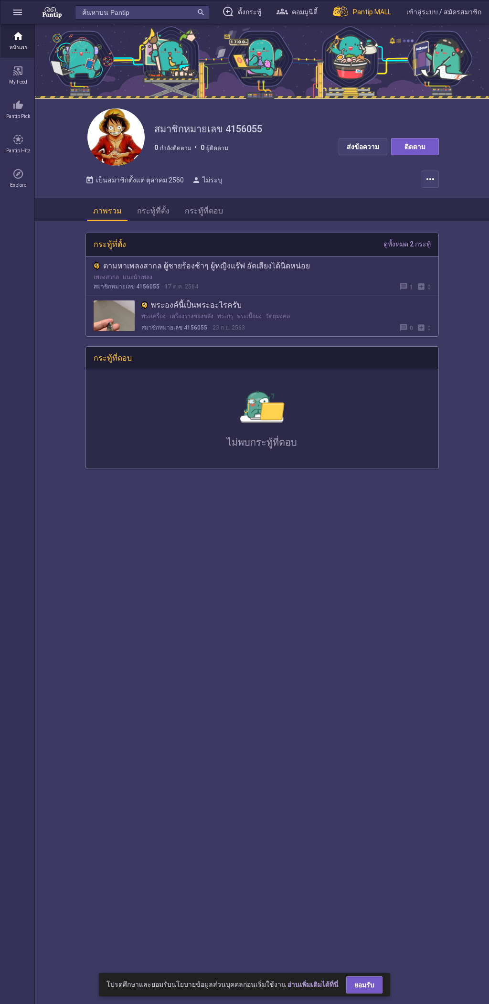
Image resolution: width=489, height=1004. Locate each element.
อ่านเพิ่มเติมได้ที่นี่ (313, 984)
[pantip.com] (52, 12)
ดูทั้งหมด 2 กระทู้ (407, 244)
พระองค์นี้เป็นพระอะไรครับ (196, 305)
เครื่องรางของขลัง (191, 316)
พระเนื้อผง (249, 316)
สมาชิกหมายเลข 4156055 (126, 286)
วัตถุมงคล (278, 316)
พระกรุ (225, 316)
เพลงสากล (106, 277)
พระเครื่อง (153, 316)
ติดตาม (414, 146)
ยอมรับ (364, 985)
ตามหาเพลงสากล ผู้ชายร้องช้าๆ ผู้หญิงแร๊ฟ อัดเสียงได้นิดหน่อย (206, 265)
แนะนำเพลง (137, 277)
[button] (17, 12)
